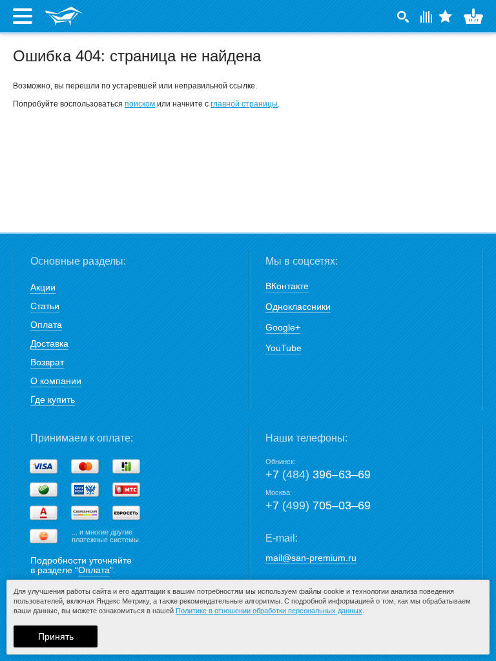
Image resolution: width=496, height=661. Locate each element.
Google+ (282, 327)
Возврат (47, 362)
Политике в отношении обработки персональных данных (269, 611)
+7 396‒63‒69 (318, 474)
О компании (55, 381)
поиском (140, 103)
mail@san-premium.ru (310, 558)
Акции (43, 287)
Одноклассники (298, 306)
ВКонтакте (287, 286)
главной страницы (244, 103)
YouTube (283, 348)
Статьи (44, 306)
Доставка (49, 343)
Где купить (52, 399)
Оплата (46, 325)
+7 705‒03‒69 (318, 505)
